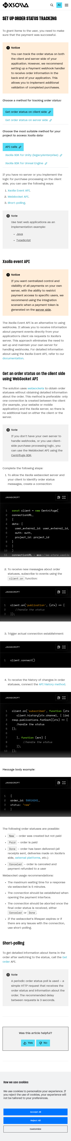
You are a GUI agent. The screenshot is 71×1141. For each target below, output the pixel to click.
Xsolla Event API (19, 190)
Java (19, 234)
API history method (52, 684)
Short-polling (16, 203)
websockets (36, 388)
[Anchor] (59, 18)
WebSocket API (18, 197)
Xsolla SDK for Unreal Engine (24, 163)
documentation (13, 358)
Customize (35, 1129)
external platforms (27, 858)
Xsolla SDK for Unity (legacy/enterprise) (31, 155)
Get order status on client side (26, 112)
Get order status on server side (26, 120)
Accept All (35, 1112)
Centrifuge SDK (21, 455)
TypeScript (23, 240)
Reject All (35, 1120)
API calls (11, 147)
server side (43, 310)
